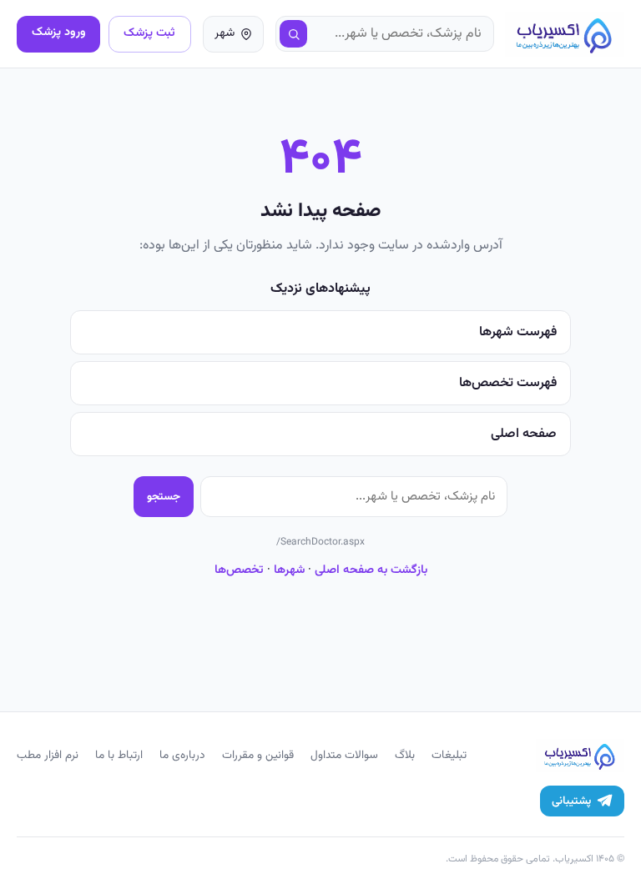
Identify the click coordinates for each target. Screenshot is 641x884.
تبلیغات (449, 755)
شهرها (289, 570)
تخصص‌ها (239, 570)
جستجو (163, 496)
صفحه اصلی (524, 434)
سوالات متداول (344, 755)
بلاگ (405, 755)
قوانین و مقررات (258, 755)
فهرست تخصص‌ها (508, 383)
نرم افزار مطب (47, 755)
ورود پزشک (59, 32)
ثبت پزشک (149, 33)
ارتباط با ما (119, 755)
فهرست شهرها (518, 332)
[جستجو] (294, 34)
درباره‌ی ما (182, 755)
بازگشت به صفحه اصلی (371, 570)
